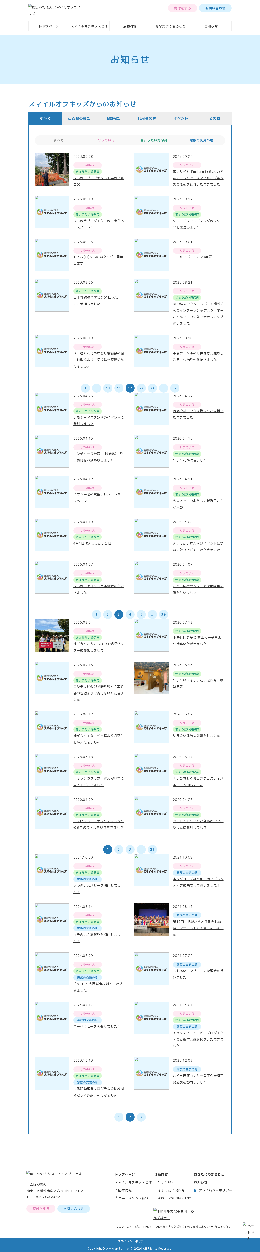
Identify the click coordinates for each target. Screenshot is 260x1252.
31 (119, 388)
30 (107, 388)
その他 (214, 118)
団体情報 (125, 1190)
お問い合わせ (215, 8)
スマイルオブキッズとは (89, 26)
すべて (45, 118)
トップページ (49, 26)
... (96, 388)
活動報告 (113, 118)
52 (174, 388)
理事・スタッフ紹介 (133, 1198)
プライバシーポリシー (215, 1190)
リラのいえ (166, 1182)
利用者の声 (147, 118)
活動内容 (130, 26)
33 (141, 388)
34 (152, 388)
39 (163, 614)
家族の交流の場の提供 (175, 1198)
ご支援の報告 (79, 118)
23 (152, 849)
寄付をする (182, 8)
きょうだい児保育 (171, 1190)
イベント (180, 118)
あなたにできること (170, 26)
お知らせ (211, 26)
